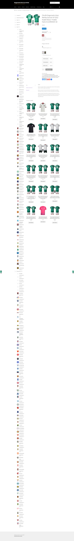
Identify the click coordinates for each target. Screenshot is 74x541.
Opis (26, 85)
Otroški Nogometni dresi (52, 75)
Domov (16, 10)
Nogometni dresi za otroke (21, 2)
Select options (31, 119)
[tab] (31, 85)
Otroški (53, 74)
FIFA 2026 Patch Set (47, 55)
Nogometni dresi (46, 75)
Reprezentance (20, 10)
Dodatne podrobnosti (29, 87)
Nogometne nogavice (47, 47)
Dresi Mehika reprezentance (26, 10)
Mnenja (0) (27, 90)
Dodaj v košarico (48, 69)
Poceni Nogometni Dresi (54, 76)
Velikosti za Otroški (45, 31)
